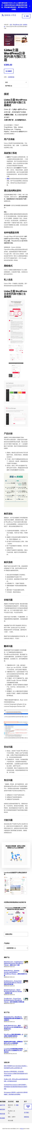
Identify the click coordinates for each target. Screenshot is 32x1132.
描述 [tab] (6, 82)
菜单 (27, 16)
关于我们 (26, 1112)
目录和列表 (11, 77)
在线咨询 (28, 1106)
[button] (25, 36)
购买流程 (2, 1109)
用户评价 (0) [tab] (8, 86)
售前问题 (2, 1113)
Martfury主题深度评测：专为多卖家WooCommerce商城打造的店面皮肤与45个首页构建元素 (16, 1073)
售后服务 (2, 1118)
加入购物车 (9, 71)
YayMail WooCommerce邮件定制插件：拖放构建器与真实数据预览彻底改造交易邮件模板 (15, 1087)
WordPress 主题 (17, 24)
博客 (17, 1105)
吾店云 (21, 1128)
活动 (8, 178)
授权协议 (26, 1117)
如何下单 (2, 1105)
